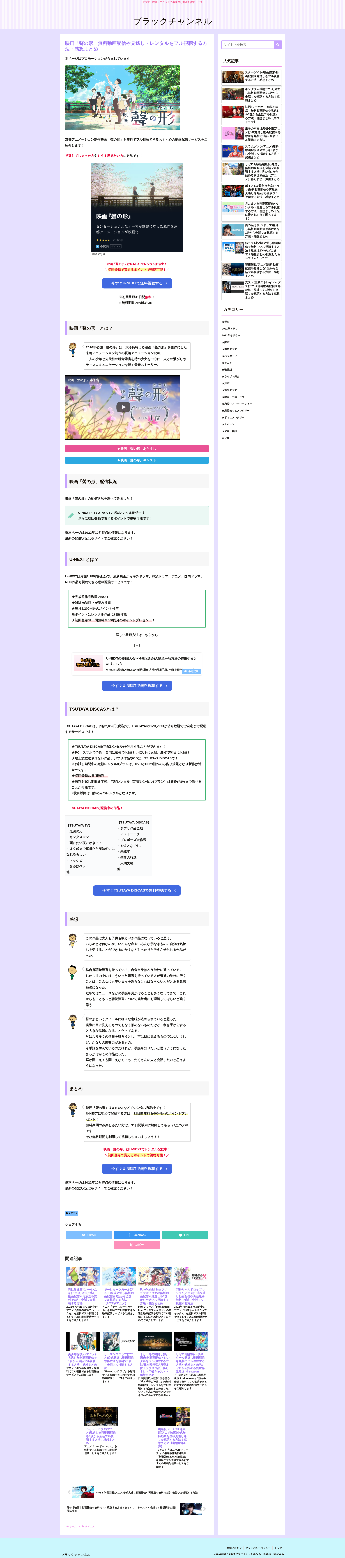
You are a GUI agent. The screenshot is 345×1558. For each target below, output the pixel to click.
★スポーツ (228, 424)
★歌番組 (227, 369)
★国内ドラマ (229, 349)
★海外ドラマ (229, 390)
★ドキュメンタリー (233, 417)
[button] (278, 44)
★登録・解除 (229, 431)
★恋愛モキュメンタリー (236, 410)
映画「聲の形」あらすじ (138, 448)
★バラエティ (229, 355)
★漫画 (225, 321)
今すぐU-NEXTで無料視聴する (137, 283)
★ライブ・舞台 (231, 376)
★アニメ (72, 1213)
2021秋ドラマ (230, 328)
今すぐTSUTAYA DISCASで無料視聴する (137, 890)
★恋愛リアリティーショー (237, 403)
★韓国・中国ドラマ (233, 396)
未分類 (225, 437)
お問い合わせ (234, 1547)
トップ (278, 1547)
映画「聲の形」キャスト (138, 460)
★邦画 (225, 342)
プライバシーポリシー (258, 1547)
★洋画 (225, 383)
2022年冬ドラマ (231, 335)
